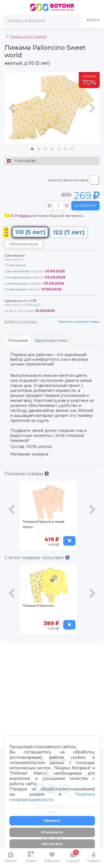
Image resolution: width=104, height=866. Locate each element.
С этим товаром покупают (34, 557)
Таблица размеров (23, 244)
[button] (32, 149)
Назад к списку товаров (28, 36)
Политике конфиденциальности (52, 797)
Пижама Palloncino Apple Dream (43, 608)
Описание (18, 340)
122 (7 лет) (69, 232)
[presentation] (12, 113)
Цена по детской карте (68, 180)
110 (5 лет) (30, 232)
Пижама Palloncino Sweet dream (44, 524)
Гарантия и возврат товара (79, 321)
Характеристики (51, 340)
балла (25, 216)
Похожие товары (24, 473)
